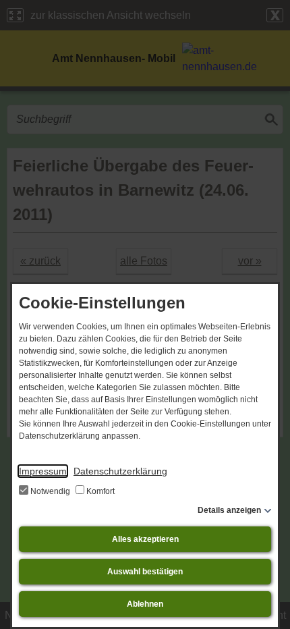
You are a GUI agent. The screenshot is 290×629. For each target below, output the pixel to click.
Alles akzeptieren (145, 539)
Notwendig (50, 491)
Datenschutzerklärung (120, 471)
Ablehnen (145, 604)
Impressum (43, 471)
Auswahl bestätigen (145, 571)
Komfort (99, 491)
